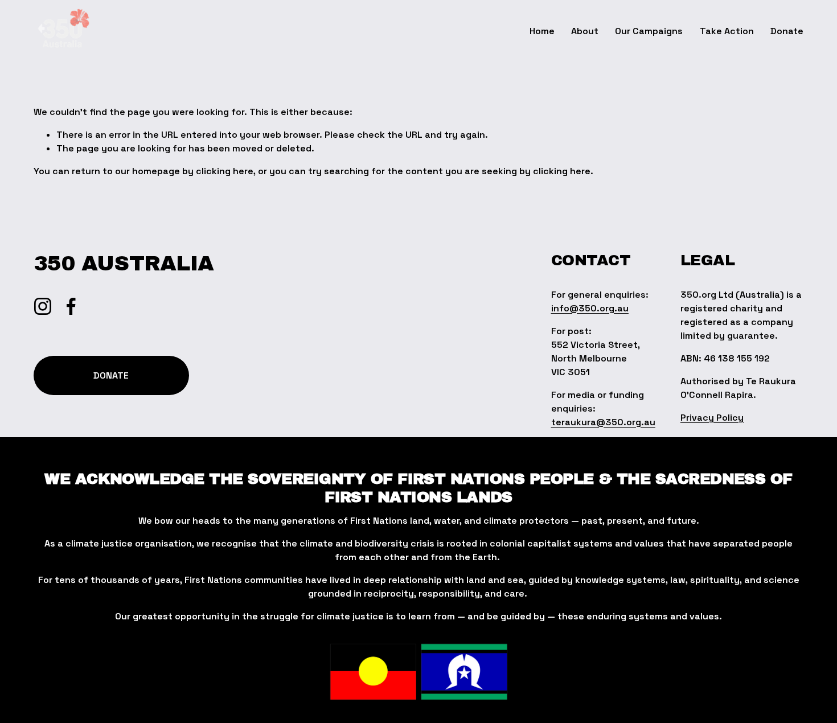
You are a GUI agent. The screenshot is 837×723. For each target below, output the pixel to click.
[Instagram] (43, 306)
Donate (786, 31)
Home (542, 31)
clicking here (224, 171)
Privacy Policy (712, 418)
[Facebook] (71, 306)
